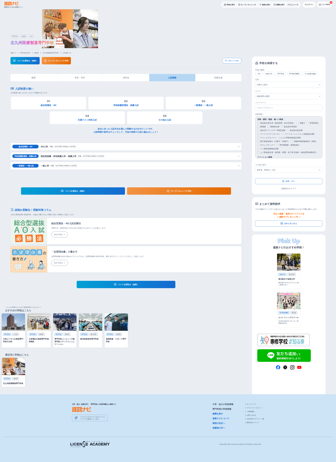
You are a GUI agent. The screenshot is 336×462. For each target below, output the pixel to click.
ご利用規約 (250, 411)
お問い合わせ (251, 415)
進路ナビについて (220, 418)
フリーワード (260, 102)
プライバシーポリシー (254, 408)
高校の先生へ (218, 423)
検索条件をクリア (288, 188)
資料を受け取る (290, 223)
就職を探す (217, 413)
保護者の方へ (218, 427)
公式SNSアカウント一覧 (255, 419)
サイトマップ (251, 404)
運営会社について (253, 422)
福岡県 (36, 53)
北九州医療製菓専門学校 (50, 53)
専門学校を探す (25, 53)
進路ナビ (13, 53)
